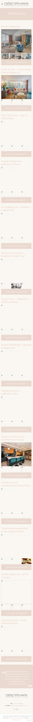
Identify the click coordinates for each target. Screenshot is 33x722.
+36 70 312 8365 (18, 703)
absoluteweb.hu (16, 720)
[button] (2, 4)
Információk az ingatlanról (16, 62)
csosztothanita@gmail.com (19, 705)
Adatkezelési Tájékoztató (15, 718)
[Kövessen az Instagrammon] (17, 709)
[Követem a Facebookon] (14, 709)
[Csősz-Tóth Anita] (16, 4)
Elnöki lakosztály (10, 26)
